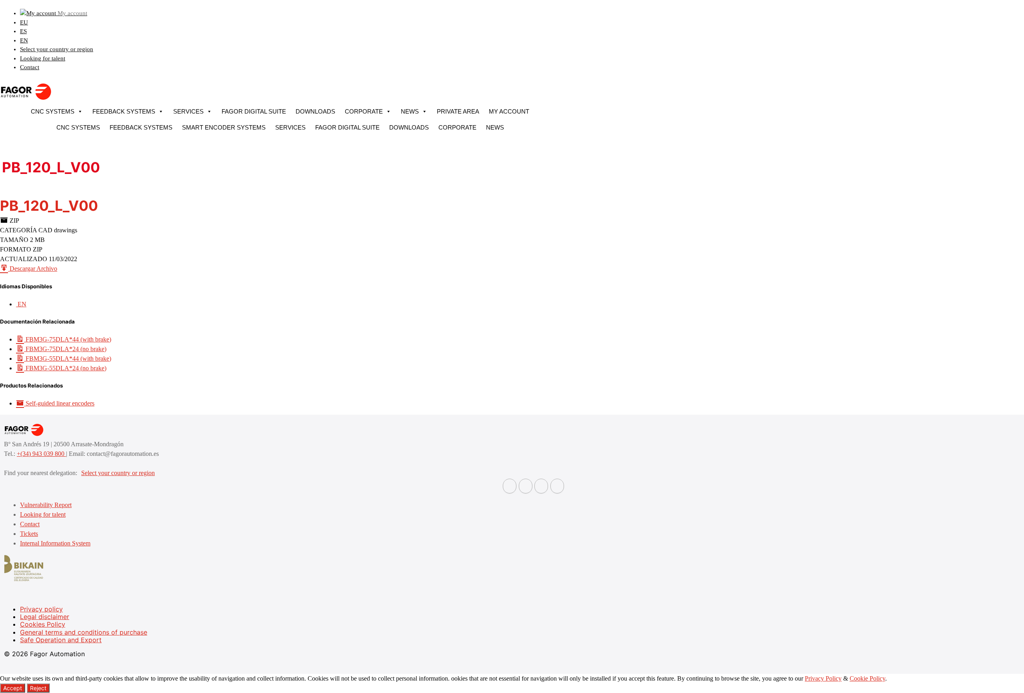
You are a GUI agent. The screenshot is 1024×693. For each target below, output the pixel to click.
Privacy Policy (823, 678)
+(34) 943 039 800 (41, 453)
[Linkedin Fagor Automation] (525, 486)
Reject (38, 688)
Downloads (315, 111)
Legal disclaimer (44, 617)
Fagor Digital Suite (254, 111)
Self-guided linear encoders (59, 403)
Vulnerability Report (46, 504)
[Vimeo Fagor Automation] (541, 486)
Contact (29, 67)
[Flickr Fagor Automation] (509, 486)
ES (23, 31)
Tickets (29, 533)
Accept (12, 688)
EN (24, 40)
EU (24, 22)
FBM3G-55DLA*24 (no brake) (65, 368)
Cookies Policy (42, 624)
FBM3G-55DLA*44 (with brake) (67, 358)
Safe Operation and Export (61, 640)
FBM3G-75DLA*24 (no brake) (65, 349)
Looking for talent (42, 58)
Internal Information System (55, 543)
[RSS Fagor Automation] (557, 486)
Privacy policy (41, 609)
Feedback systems (123, 111)
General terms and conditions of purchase (83, 632)
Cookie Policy (867, 678)
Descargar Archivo (32, 268)
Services (188, 111)
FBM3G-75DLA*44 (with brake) (67, 339)
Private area (458, 111)
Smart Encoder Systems (224, 127)
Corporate (364, 111)
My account (509, 111)
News (410, 111)
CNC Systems (52, 111)
